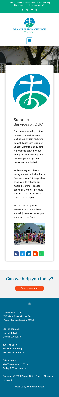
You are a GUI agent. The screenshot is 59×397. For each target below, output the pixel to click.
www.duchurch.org (12, 348)
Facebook (21, 352)
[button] (29, 40)
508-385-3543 (10, 344)
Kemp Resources (35, 386)
